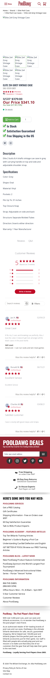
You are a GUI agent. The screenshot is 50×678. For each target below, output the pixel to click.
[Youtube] (40, 461)
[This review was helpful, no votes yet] (38, 357)
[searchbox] (14, 303)
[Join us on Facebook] (9, 461)
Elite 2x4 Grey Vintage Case (35, 13)
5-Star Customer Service (14, 594)
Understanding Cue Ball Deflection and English (24, 543)
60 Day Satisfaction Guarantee (17, 522)
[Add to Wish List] (4, 143)
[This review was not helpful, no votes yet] (42, 357)
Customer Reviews (11, 597)
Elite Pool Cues (24, 10)
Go (43, 454)
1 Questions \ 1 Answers (13, 94)
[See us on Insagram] (17, 461)
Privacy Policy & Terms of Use (14, 668)
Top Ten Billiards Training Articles (18, 535)
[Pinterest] (33, 461)
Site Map (6, 671)
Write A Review (25, 291)
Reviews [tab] (21, 240)
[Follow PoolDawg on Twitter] (25, 461)
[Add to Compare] (10, 143)
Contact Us (7, 674)
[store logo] (25, 4)
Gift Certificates (10, 511)
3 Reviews (17, 92)
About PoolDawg (10, 601)
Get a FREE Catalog (11, 507)
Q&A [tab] (30, 240)
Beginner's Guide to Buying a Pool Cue (20, 539)
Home (5, 10)
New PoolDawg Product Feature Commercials (24, 560)
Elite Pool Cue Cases (13, 13)
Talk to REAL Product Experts (16, 526)
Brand (12, 10)
